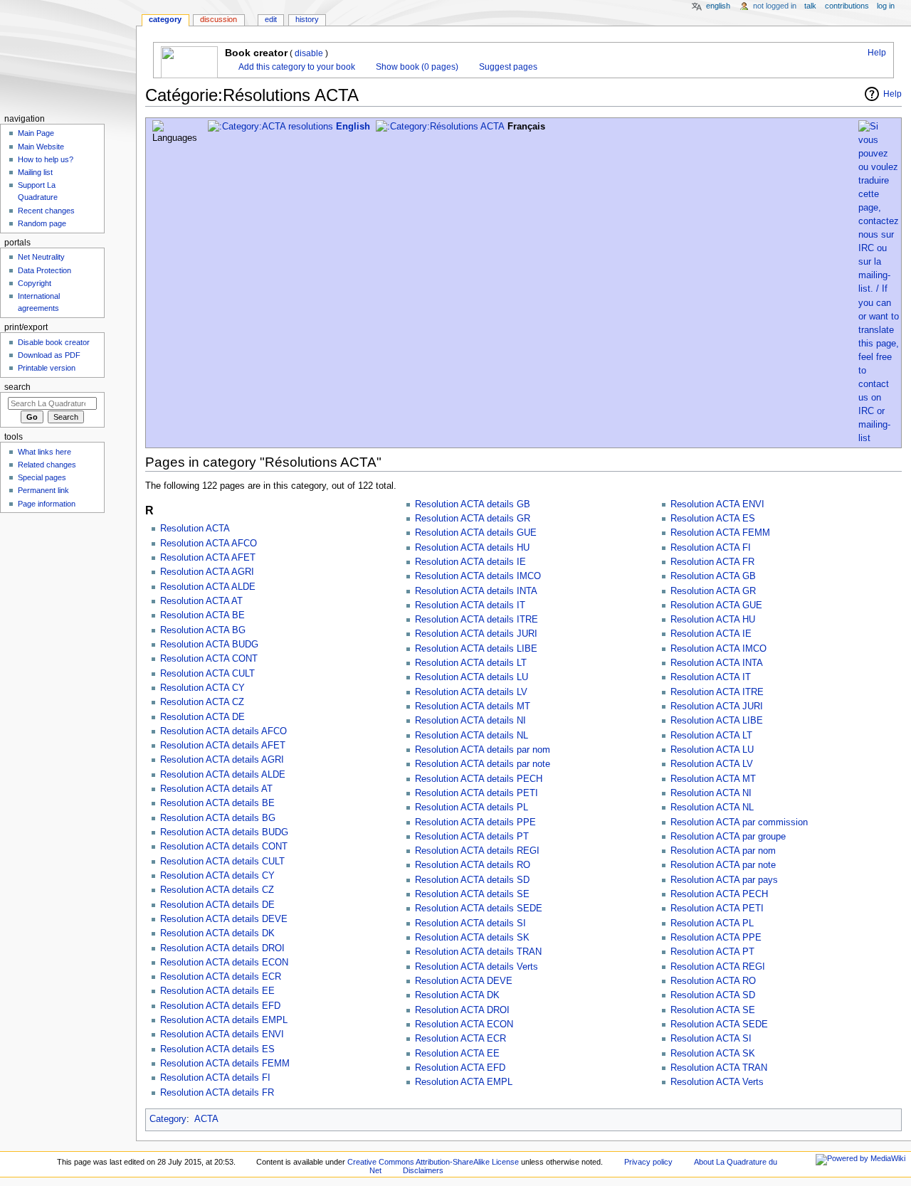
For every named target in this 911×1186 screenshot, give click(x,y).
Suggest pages (507, 67)
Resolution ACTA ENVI (717, 504)
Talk (810, 5)
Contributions (847, 5)
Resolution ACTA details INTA (476, 591)
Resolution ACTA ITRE (717, 692)
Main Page (36, 133)
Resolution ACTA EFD (460, 1068)
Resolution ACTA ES (712, 519)
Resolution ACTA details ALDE (222, 775)
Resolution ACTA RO (713, 981)
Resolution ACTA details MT (472, 706)
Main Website (41, 146)
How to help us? (45, 159)
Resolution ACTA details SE (472, 894)
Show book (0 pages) (416, 67)
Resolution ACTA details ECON (224, 963)
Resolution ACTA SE (712, 1010)
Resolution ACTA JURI (716, 706)
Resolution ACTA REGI (717, 967)
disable (309, 53)
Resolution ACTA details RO (472, 865)
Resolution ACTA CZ (202, 702)
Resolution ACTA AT (201, 601)
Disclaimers (423, 1170)
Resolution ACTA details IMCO (478, 576)
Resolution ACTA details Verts (476, 967)
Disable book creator (54, 342)
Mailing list (35, 172)
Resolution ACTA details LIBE (476, 649)
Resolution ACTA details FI (215, 1078)
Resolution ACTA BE (202, 615)
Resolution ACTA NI (711, 793)
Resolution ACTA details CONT (224, 847)
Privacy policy (648, 1162)
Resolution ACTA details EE (217, 991)
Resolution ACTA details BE (217, 803)
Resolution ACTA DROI (462, 1010)
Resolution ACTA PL (712, 923)
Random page (42, 223)
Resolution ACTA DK (457, 995)
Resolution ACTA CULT (207, 674)
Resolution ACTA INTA (716, 663)
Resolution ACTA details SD (472, 880)
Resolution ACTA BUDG (209, 645)
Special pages (42, 477)
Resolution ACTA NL (712, 807)
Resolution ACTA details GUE (476, 533)
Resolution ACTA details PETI (476, 793)
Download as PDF (49, 355)
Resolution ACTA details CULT (222, 862)
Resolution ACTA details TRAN (478, 952)
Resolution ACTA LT (711, 736)
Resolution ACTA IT (710, 677)
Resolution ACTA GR (713, 591)
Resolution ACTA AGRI (207, 572)
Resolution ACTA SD (712, 995)
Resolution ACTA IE (711, 634)
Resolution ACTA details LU (471, 677)
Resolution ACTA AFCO (208, 544)
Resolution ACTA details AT (216, 789)
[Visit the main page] (68, 55)
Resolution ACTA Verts (717, 1082)
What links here (44, 452)
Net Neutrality (41, 257)
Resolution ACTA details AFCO (223, 731)
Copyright (34, 283)
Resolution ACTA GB (713, 576)
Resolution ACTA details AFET (222, 746)
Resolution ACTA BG (203, 630)
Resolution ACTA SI (711, 1039)
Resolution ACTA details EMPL (224, 1020)
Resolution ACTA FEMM (720, 533)
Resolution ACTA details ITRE (476, 620)
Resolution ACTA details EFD (220, 1006)
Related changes (47, 464)
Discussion (218, 19)
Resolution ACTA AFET (208, 558)
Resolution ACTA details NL (471, 736)
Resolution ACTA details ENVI (222, 1034)
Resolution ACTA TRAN (718, 1068)
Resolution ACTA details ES (217, 1049)
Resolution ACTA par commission (739, 822)
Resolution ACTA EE (457, 1054)
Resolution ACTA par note (723, 865)
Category (167, 1119)
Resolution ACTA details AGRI (222, 760)
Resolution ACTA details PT (472, 837)
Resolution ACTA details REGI (477, 851)
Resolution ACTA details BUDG (224, 832)
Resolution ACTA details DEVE (224, 919)
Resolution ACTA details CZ (217, 890)
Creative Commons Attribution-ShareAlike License (433, 1162)
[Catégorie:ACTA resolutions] (270, 127)
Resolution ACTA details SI (470, 923)
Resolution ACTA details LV (471, 692)
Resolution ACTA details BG (217, 818)
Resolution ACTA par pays (724, 880)
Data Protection (44, 270)
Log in (886, 5)
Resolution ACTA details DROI (222, 948)
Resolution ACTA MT (713, 779)
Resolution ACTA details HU (472, 548)
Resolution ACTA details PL (471, 807)
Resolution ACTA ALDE (208, 587)
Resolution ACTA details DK (217, 933)
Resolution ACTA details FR (217, 1093)
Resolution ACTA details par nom (482, 750)
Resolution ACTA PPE (716, 938)
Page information (46, 503)
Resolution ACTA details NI (470, 721)
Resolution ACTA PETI (717, 909)
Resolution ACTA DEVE (463, 981)
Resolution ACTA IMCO (718, 649)
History (307, 19)
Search (17, 387)
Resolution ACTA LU (712, 750)
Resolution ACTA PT (712, 952)
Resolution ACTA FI (710, 548)
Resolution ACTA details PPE (475, 822)
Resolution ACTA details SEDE (478, 909)
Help (875, 53)
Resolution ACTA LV (711, 764)
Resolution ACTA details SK (472, 938)
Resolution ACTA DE (202, 717)
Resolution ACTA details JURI (476, 634)
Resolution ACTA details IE (470, 562)
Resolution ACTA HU (712, 620)
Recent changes (46, 210)
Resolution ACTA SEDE (719, 1024)
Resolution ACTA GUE (716, 605)
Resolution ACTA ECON (464, 1024)
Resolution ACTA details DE (217, 905)
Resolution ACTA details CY (217, 876)
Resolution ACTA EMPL (463, 1082)
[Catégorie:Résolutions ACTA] (440, 127)
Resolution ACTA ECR (460, 1039)
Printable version (46, 368)
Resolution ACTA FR (712, 562)
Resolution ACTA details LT (471, 663)
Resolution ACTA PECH (719, 894)
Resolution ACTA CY (202, 688)
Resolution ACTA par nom (723, 851)
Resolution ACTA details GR (472, 519)
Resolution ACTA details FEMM (225, 1064)
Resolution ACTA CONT (209, 659)
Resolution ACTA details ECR (220, 977)
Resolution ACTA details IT (470, 605)
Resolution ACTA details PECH (478, 779)
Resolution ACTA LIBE (716, 721)
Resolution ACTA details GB (472, 504)
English (353, 127)
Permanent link (43, 490)
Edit (271, 19)
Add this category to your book (295, 67)
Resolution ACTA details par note (482, 764)
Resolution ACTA (195, 529)
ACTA (206, 1119)
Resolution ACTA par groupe (728, 837)
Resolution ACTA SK (712, 1054)
